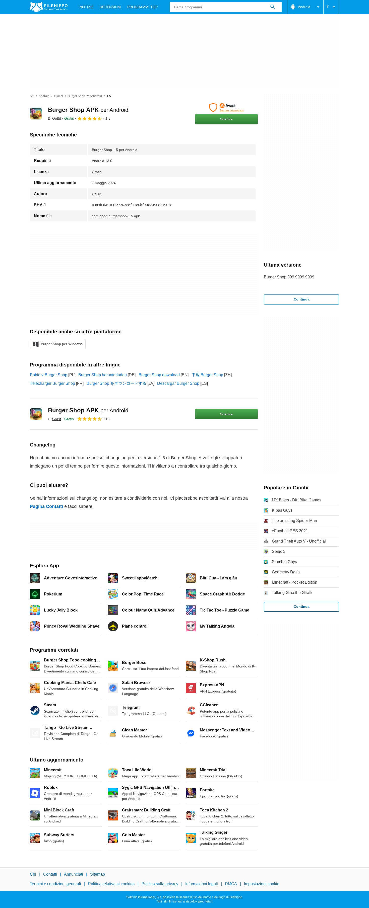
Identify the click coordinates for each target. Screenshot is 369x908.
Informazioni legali (201, 884)
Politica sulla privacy (160, 884)
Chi (33, 874)
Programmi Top (142, 7)
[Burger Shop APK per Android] (36, 114)
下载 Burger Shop (207, 375)
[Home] (32, 96)
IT (327, 7)
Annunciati (73, 874)
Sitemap (97, 874)
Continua (302, 299)
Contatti (50, 874)
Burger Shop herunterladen (102, 375)
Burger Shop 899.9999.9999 (289, 277)
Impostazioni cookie (261, 884)
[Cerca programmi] (273, 7)
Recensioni (110, 7)
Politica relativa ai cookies (111, 884)
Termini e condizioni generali (55, 884)
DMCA (231, 884)
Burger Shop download (159, 375)
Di (54, 118)
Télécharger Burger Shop (52, 383)
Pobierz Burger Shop (48, 375)
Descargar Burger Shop (178, 383)
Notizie (87, 7)
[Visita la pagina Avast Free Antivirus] (226, 107)
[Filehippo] (49, 7)
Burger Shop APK (88, 109)
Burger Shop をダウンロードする (116, 383)
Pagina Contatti (46, 506)
